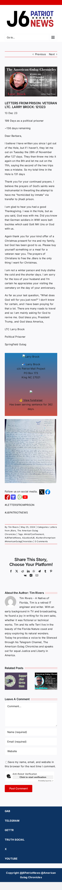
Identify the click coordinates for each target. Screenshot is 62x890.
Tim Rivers (13, 527)
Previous (40, 54)
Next (52, 54)
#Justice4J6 (28, 537)
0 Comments (41, 541)
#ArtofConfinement (34, 534)
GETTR (9, 830)
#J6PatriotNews (13, 537)
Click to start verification (33, 777)
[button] (7, 681)
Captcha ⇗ (45, 781)
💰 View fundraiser (31, 400)
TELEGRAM (12, 820)
